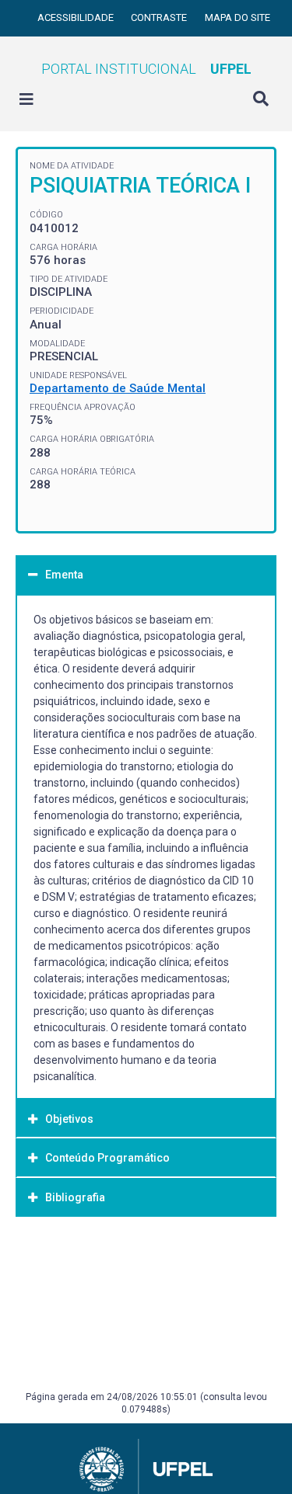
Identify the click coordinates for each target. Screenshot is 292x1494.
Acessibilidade (76, 17)
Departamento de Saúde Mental (118, 388)
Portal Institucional (146, 69)
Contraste (160, 17)
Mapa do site (237, 17)
